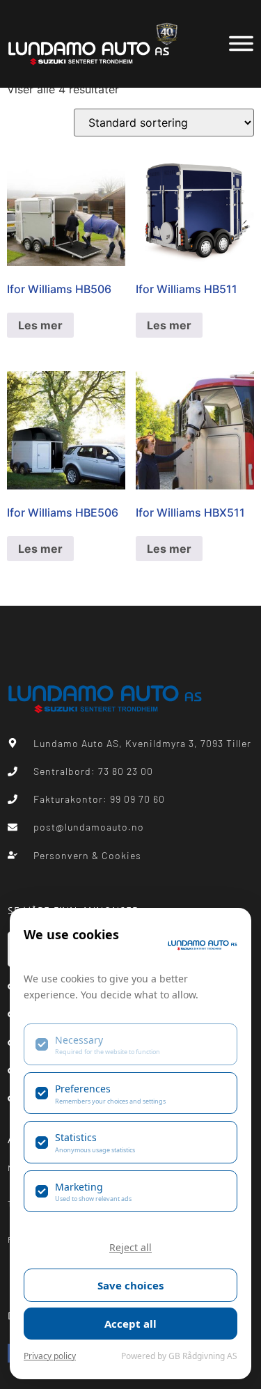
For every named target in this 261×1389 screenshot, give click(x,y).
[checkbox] (130, 1044)
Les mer (40, 325)
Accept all (130, 1324)
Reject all (130, 1247)
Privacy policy (50, 1356)
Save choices (130, 1285)
